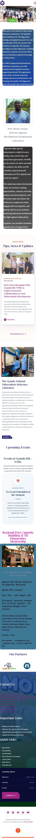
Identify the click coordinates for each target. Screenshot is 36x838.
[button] (2, 14)
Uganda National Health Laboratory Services (17, 732)
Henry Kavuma (8, 281)
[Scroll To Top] (18, 830)
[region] (18, 14)
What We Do (6, 748)
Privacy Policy (28, 822)
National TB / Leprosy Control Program (15, 729)
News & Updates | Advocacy (12, 278)
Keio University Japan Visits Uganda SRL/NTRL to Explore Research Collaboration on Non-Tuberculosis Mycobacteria (17, 291)
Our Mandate (6, 751)
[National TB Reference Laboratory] (2, 3)
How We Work (6, 753)
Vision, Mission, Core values (11, 756)
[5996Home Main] (18, 263)
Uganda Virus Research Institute (13, 735)
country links (6, 759)
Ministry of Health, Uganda (11, 726)
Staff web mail (6, 765)
